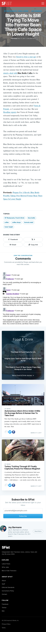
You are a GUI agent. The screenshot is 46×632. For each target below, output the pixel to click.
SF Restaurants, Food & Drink (16, 11)
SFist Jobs (5, 567)
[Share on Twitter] (10, 432)
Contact (4, 594)
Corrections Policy (8, 591)
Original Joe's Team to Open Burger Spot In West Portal (23, 359)
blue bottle (31, 218)
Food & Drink (23, 339)
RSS (3, 611)
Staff (3, 584)
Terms (3, 627)
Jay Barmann (36, 11)
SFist (6, 547)
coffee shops (16, 222)
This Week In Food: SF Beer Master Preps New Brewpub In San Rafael (23, 368)
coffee (7, 222)
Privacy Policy (6, 624)
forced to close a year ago (26, 56)
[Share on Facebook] (13, 432)
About (4, 580)
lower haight (9, 227)
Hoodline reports (9, 112)
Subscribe (23, 516)
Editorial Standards (8, 587)
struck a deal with (18, 73)
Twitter (4, 607)
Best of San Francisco (9, 570)
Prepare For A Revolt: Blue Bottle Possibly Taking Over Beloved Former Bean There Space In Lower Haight (22, 195)
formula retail (28, 222)
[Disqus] (23, 298)
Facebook (5, 604)
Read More (38, 531)
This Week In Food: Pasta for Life (23, 352)
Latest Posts (6, 564)
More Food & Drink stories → (23, 375)
